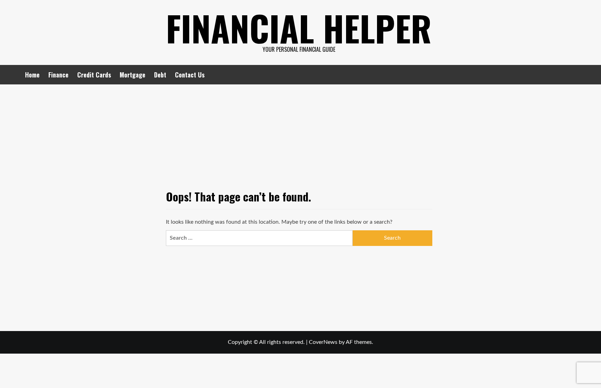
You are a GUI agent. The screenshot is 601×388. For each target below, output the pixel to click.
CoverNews (323, 342)
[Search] (572, 74)
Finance (58, 74)
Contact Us (190, 74)
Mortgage (132, 74)
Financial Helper (299, 27)
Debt (160, 74)
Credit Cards (94, 74)
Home (32, 74)
